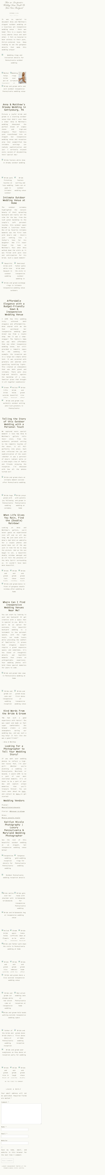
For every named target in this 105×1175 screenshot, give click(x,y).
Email (4, 1133)
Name (3, 1127)
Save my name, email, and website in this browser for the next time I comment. (14, 1152)
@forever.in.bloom (17, 811)
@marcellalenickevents (11, 807)
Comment (5, 1102)
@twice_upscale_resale (11, 818)
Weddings (15, 15)
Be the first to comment (14, 1081)
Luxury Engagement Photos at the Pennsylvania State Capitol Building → (14, 1168)
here (23, 791)
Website (4, 1140)
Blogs (11, 15)
